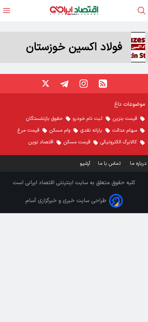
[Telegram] (64, 83)
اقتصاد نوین (40, 142)
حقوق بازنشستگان (44, 118)
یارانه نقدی (91, 130)
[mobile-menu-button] (6, 10)
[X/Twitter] (45, 83)
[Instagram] (84, 83)
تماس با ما (110, 163)
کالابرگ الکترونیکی (118, 142)
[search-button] (141, 10)
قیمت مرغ (28, 130)
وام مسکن (59, 130)
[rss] (103, 83)
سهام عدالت (124, 130)
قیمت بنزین (125, 118)
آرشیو (85, 163)
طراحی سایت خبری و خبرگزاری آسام (65, 201)
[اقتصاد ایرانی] (74, 10)
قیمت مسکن (76, 142)
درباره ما (139, 163)
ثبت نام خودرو (88, 118)
